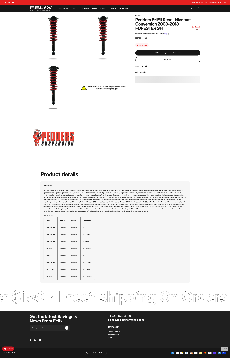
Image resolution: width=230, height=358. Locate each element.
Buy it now (167, 60)
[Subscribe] (66, 328)
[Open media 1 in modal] (54, 38)
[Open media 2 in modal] (103, 38)
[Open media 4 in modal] (103, 88)
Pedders (138, 15)
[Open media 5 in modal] (54, 137)
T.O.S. (110, 338)
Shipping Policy (114, 331)
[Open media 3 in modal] (54, 88)
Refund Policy (113, 334)
